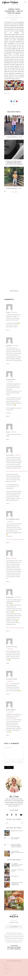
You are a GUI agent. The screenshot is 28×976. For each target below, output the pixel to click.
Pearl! (8, 312)
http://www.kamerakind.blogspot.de (15, 627)
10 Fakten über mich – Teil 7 (14, 188)
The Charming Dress (12, 519)
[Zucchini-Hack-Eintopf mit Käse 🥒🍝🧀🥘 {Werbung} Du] (4, 957)
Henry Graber (10, 709)
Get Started (14, 926)
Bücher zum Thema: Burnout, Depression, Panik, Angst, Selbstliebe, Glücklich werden (14, 163)
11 (9, 93)
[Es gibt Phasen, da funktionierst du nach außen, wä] (7, 957)
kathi (8, 558)
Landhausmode (10, 719)
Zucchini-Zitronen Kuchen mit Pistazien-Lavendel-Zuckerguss (16, 845)
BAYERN (6, 17)
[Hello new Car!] (14, 240)
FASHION (11, 17)
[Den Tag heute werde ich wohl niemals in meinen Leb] (0, 957)
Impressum (7, 966)
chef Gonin (10, 455)
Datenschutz (8, 968)
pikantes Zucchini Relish (17, 830)
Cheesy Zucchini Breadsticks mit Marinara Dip (17, 852)
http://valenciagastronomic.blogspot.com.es (16, 471)
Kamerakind (10, 597)
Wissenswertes (14, 19)
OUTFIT (21, 17)
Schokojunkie (10, 379)
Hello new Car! (14, 290)
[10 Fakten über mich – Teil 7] (14, 176)
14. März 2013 (14, 104)
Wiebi (8, 432)
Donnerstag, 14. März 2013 (14, 15)
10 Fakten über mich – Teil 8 (14, 137)
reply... (8, 363)
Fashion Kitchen (14, 99)
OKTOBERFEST (16, 17)
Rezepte (6, 973)
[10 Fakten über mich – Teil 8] (14, 125)
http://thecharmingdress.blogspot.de (15, 539)
